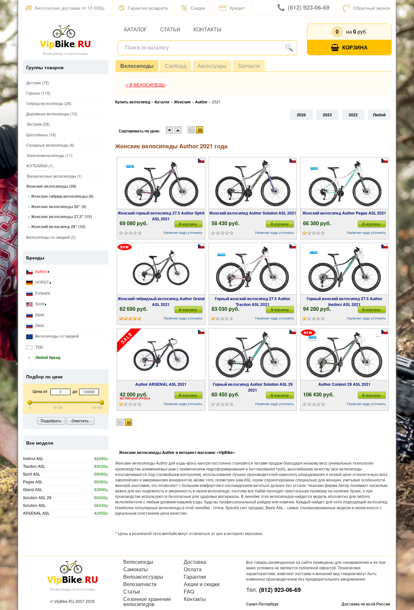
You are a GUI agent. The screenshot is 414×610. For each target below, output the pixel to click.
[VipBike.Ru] (65, 36)
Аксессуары (212, 65)
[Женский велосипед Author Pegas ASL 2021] (344, 183)
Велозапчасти (140, 584)
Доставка (195, 561)
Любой (379, 115)
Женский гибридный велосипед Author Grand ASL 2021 (161, 301)
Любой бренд (47, 357)
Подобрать (51, 420)
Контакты (207, 29)
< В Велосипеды (145, 85)
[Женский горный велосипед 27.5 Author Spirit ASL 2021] (161, 183)
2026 (301, 115)
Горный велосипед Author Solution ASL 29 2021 (253, 387)
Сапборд (175, 65)
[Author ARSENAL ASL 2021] (161, 354)
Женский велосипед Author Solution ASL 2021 (252, 213)
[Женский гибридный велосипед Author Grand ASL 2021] (161, 269)
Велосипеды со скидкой (56, 336)
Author (41, 271)
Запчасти (249, 65)
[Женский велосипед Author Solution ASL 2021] (252, 183)
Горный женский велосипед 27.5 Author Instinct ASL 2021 (344, 301)
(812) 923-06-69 (309, 7)
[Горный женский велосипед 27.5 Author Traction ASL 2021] (252, 269)
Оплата (193, 569)
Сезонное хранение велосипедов (147, 601)
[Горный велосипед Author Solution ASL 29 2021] (252, 354)
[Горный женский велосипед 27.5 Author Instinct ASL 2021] (344, 269)
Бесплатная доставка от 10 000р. (70, 8)
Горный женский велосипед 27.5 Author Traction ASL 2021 (252, 301)
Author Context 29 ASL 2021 (344, 384)
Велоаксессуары (143, 576)
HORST (42, 282)
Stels (39, 325)
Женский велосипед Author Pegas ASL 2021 (344, 213)
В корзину (188, 223)
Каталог (135, 29)
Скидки (198, 8)
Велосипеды (137, 65)
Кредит (237, 8)
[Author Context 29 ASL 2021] (344, 354)
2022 (353, 115)
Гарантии (195, 576)
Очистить (80, 420)
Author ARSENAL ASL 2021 (161, 384)
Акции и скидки (202, 584)
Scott (39, 303)
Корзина (355, 47)
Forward (42, 293)
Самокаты (135, 569)
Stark (39, 314)
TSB (38, 347)
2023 (327, 115)
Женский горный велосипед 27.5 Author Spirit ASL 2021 (161, 216)
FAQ (189, 591)
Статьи (170, 29)
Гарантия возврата (148, 8)
